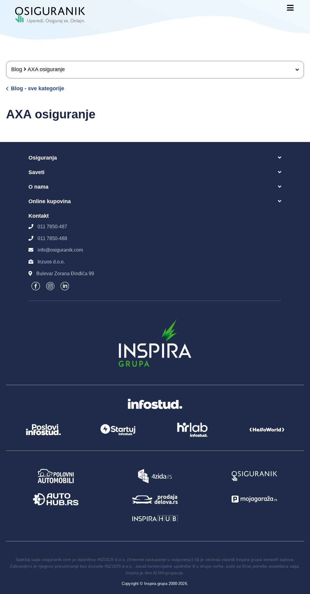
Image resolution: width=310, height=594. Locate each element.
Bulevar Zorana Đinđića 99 (65, 273)
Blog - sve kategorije (37, 88)
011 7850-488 (52, 238)
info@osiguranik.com (60, 249)
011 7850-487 (52, 226)
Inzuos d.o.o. (51, 261)
